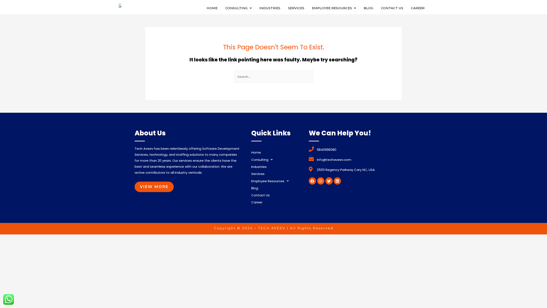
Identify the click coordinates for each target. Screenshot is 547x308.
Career (418, 8)
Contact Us (392, 8)
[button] (154, 187)
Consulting (236, 8)
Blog (368, 8)
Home (212, 8)
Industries (269, 8)
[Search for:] (273, 76)
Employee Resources (332, 8)
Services (296, 8)
